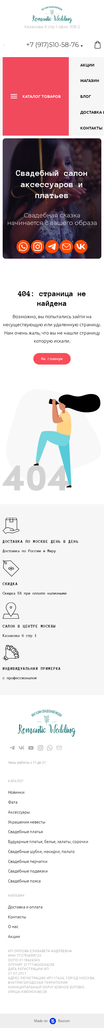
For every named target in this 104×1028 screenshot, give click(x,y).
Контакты (91, 128)
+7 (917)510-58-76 (54, 45)
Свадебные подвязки (28, 871)
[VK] (80, 246)
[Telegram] (52, 246)
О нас (13, 926)
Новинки (16, 792)
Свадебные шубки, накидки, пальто (41, 851)
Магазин (89, 80)
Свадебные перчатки (27, 861)
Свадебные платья (25, 831)
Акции (87, 65)
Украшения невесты (26, 822)
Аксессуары (19, 812)
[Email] (66, 246)
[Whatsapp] (23, 246)
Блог (85, 96)
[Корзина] (97, 45)
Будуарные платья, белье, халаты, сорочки (48, 841)
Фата (13, 802)
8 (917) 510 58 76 (28, 754)
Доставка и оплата (25, 907)
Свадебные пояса (24, 881)
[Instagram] (37, 246)
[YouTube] (31, 748)
